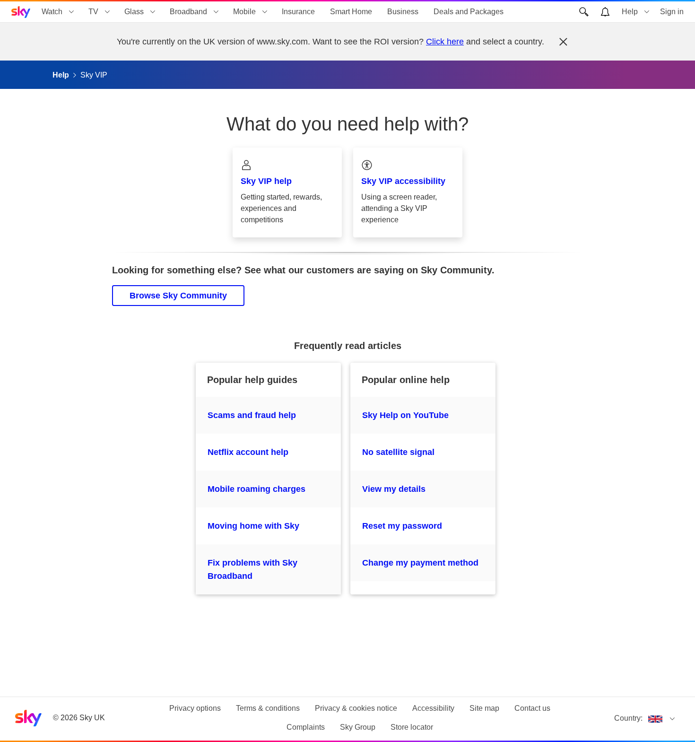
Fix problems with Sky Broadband (252, 569)
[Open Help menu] (646, 11)
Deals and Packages (469, 12)
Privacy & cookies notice (356, 708)
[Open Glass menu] (152, 11)
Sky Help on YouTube (405, 415)
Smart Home (351, 12)
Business (402, 12)
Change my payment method (420, 562)
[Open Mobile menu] (264, 11)
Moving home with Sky (253, 526)
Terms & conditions (268, 708)
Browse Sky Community (178, 295)
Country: (628, 718)
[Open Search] (583, 11)
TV (93, 12)
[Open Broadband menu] (216, 11)
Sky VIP (93, 75)
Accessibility (433, 708)
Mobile (244, 12)
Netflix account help (248, 452)
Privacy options (195, 708)
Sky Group (357, 727)
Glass (134, 12)
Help (630, 12)
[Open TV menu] (107, 11)
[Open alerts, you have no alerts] (605, 11)
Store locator (412, 727)
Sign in (672, 12)
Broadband (188, 12)
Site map (484, 708)
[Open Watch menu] (71, 11)
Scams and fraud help (252, 415)
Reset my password (402, 526)
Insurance (298, 12)
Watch (52, 12)
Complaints (306, 727)
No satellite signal (398, 452)
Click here (445, 41)
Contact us (532, 708)
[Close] (563, 41)
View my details (394, 489)
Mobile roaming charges (256, 489)
